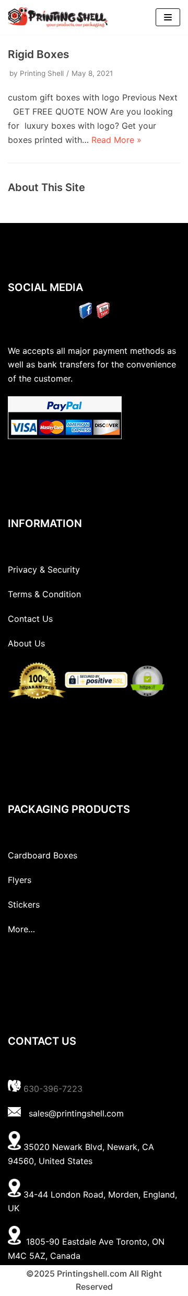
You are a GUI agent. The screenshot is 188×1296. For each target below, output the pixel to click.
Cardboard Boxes (42, 855)
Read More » (116, 140)
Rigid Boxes (38, 54)
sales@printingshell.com (76, 1113)
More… (21, 929)
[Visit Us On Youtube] (102, 315)
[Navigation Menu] (168, 17)
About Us (26, 643)
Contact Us (30, 618)
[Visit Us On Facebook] (85, 315)
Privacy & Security (44, 569)
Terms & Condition (44, 594)
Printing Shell (42, 73)
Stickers (24, 904)
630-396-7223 (53, 1088)
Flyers (19, 880)
